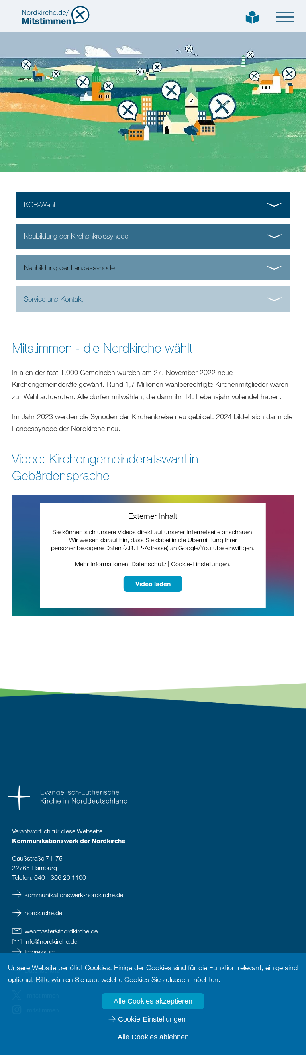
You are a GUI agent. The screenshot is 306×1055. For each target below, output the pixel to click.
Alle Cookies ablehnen (153, 1037)
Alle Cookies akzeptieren (153, 1001)
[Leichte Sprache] (252, 16)
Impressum (40, 951)
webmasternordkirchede (61, 931)
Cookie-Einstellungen (152, 1019)
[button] (285, 17)
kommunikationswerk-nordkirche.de (74, 894)
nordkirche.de (43, 912)
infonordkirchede (51, 941)
